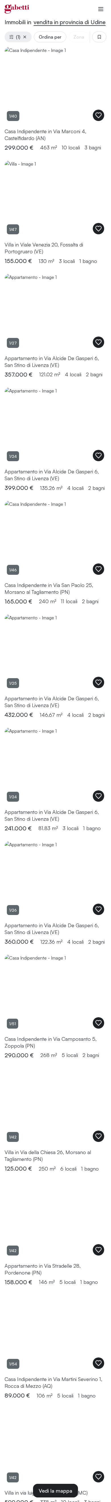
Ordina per (50, 37)
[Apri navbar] (100, 9)
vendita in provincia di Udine (70, 22)
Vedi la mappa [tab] (55, 1491)
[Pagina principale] (17, 9)
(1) (18, 37)
